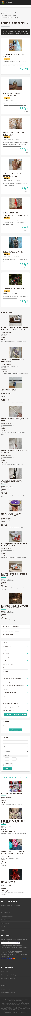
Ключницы (4, 334)
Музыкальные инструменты (10, 703)
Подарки (5, 671)
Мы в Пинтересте (5, 919)
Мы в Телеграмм (5, 927)
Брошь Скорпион (9, 882)
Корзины (5, 100)
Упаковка (5, 689)
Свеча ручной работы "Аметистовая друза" (11, 514)
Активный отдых (7, 699)
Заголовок (6, 31)
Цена (4, 33)
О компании (4, 982)
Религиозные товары (8, 710)
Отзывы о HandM (5, 989)
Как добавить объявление (8, 978)
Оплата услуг (4, 971)
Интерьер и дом (7, 646)
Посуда (5, 650)
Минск (24, 61)
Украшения (6, 653)
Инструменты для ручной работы (12, 707)
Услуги (4, 696)
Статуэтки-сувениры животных (10, 858)
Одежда (5, 660)
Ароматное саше (9, 390)
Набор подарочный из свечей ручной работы (14, 544)
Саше (2, 395)
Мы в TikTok (4, 930)
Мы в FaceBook (5, 923)
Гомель (11, 100)
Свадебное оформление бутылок (12, 61)
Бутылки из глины (7, 220)
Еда (4, 675)
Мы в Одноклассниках (7, 916)
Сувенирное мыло (8, 664)
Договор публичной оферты (8, 992)
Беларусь (17, 139)
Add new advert (15, 730)
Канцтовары (6, 667)
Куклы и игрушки (7, 657)
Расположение (22, 31)
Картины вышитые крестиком (9, 366)
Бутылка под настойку (13, 252)
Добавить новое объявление (11, 631)
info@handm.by (21, 1010)
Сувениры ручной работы (10, 682)
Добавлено (11, 33)
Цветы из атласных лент (12, 794)
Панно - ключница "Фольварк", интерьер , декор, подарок (15, 328)
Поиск (7, 768)
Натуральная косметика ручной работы (13, 685)
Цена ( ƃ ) (6, 755)
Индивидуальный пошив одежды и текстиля (13, 822)
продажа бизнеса (17, 951)
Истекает (19, 33)
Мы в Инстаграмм (5, 909)
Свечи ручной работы (7, 425)
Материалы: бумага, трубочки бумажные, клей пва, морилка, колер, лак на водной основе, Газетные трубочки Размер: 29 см (15, 144)
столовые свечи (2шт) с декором (11, 482)
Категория (13, 31)
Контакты (3, 985)
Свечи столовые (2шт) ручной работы (14, 419)
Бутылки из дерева (8, 180)
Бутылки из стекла (8, 139)
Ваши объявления (8, 634)
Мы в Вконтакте (5, 912)
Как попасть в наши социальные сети (11, 905)
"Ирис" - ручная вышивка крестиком (12, 360)
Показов (25, 33)
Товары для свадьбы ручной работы (12, 678)
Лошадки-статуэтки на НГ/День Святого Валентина (13, 852)
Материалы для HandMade (10, 692)
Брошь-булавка (5, 887)
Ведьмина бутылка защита (15, 289)
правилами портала (12, 1004)
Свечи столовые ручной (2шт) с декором (15, 451)
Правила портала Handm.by (8, 975)
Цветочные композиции (8, 798)
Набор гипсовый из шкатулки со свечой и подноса (15, 607)
